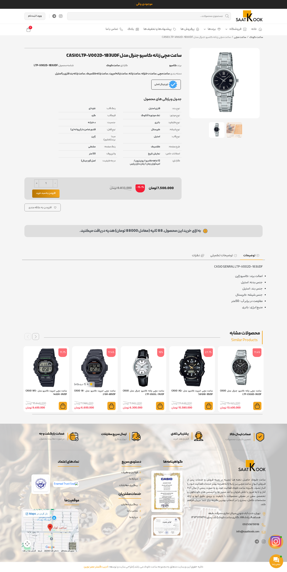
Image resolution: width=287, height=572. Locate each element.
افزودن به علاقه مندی (40, 208)
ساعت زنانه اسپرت (118, 74)
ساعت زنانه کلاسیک (97, 74)
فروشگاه (235, 29)
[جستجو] (227, 16)
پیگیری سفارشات (128, 485)
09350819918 (250, 525)
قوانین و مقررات (129, 472)
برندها (212, 29)
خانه (254, 29)
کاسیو (172, 66)
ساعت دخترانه (148, 74)
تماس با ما (112, 29)
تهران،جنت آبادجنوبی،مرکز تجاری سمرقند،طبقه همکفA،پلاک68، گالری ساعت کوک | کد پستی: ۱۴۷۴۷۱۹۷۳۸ (225, 516)
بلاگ (130, 29)
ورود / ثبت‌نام (35, 16)
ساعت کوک (256, 37)
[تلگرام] (54, 16)
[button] (35, 336)
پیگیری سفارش (129, 504)
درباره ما (133, 479)
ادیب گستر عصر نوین (96, 567)
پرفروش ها (188, 29)
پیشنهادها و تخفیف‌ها (158, 29)
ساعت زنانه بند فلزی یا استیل (70, 74)
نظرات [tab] (196, 256)
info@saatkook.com (247, 532)
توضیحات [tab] (249, 256)
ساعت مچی (240, 37)
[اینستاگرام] (60, 16)
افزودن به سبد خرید (46, 193)
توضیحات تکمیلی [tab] (221, 256)
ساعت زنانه (134, 74)
